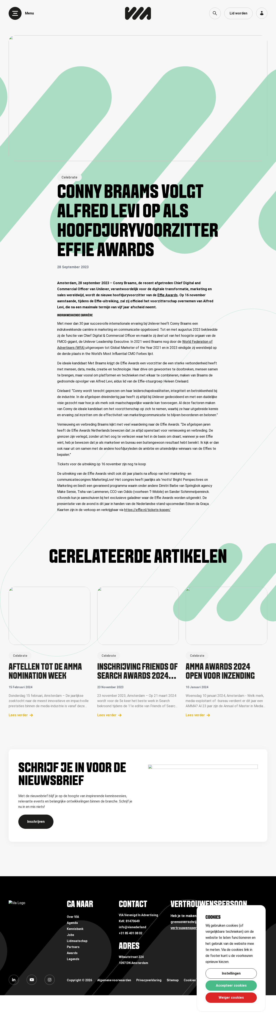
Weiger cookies (231, 997)
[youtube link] (32, 980)
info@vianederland (132, 927)
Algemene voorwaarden (114, 980)
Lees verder (18, 715)
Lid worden (238, 13)
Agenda (72, 923)
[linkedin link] (14, 980)
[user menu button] (261, 13)
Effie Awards (167, 295)
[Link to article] (49, 616)
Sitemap (173, 980)
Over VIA (73, 917)
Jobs (70, 935)
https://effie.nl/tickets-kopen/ (147, 510)
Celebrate (69, 177)
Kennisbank (75, 929)
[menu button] (15, 13)
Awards (72, 953)
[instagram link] (49, 980)
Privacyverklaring (149, 980)
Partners (73, 947)
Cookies (190, 980)
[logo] (138, 13)
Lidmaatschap (77, 941)
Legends (73, 959)
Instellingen (231, 973)
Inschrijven (36, 822)
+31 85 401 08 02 (130, 933)
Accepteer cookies (231, 985)
